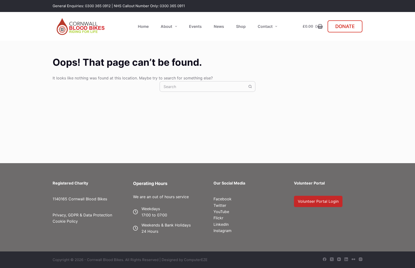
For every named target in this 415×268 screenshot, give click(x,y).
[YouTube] (339, 259)
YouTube (221, 211)
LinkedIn (221, 224)
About (166, 26)
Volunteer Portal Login (318, 201)
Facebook (223, 199)
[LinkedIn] (346, 259)
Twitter (220, 205)
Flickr (218, 217)
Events (195, 26)
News (219, 26)
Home (143, 26)
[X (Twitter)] (332, 259)
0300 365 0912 (98, 6)
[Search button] (250, 86)
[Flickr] (353, 259)
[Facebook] (324, 259)
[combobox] (202, 86)
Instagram (223, 230)
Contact (265, 26)
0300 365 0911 (172, 6)
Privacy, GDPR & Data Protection (82, 215)
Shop (241, 26)
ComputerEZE (196, 259)
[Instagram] (360, 259)
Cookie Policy (65, 221)
